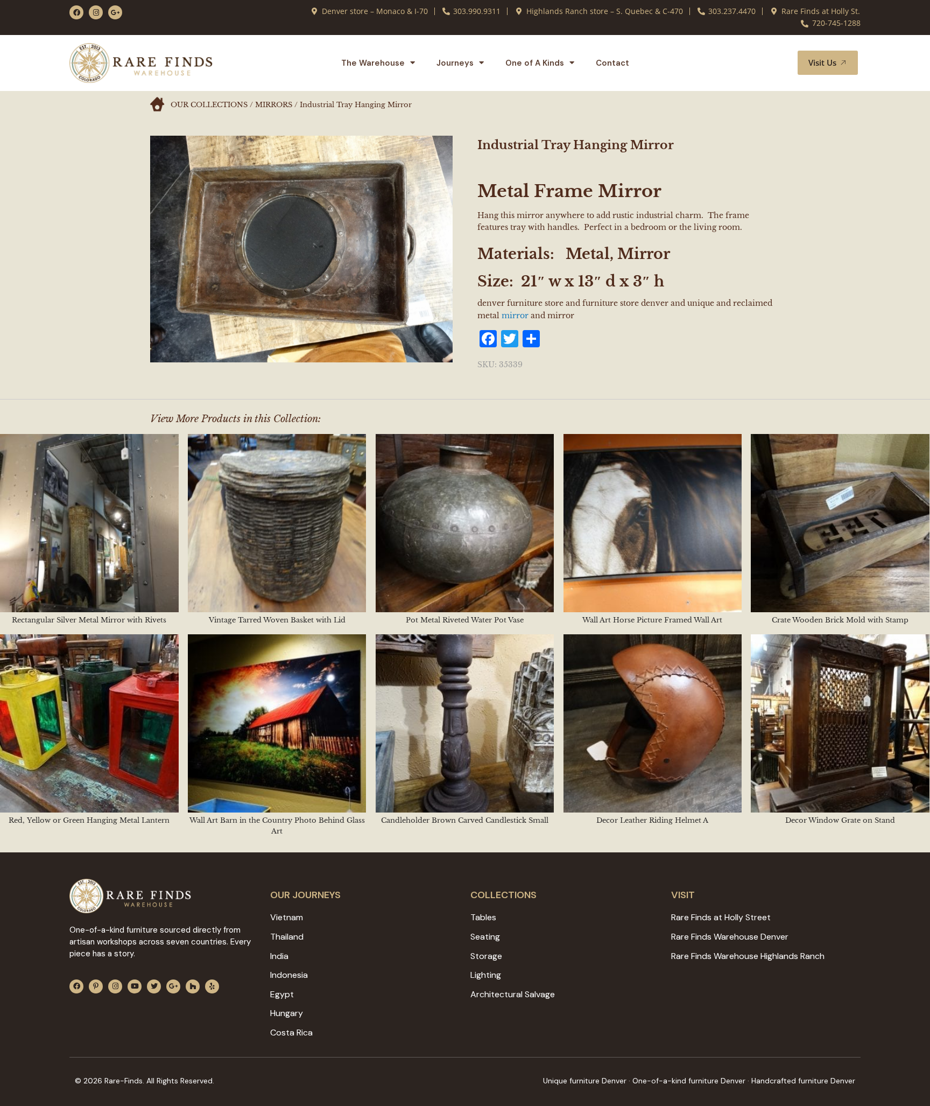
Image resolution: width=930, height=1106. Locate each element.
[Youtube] (135, 986)
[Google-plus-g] (115, 12)
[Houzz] (193, 986)
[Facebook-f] (76, 12)
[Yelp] (212, 986)
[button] (776, 63)
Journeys (455, 63)
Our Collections (209, 104)
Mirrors (273, 104)
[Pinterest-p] (96, 986)
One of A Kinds (534, 63)
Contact (612, 63)
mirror (515, 315)
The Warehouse (373, 63)
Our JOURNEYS (305, 894)
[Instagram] (96, 12)
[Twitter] (154, 986)
